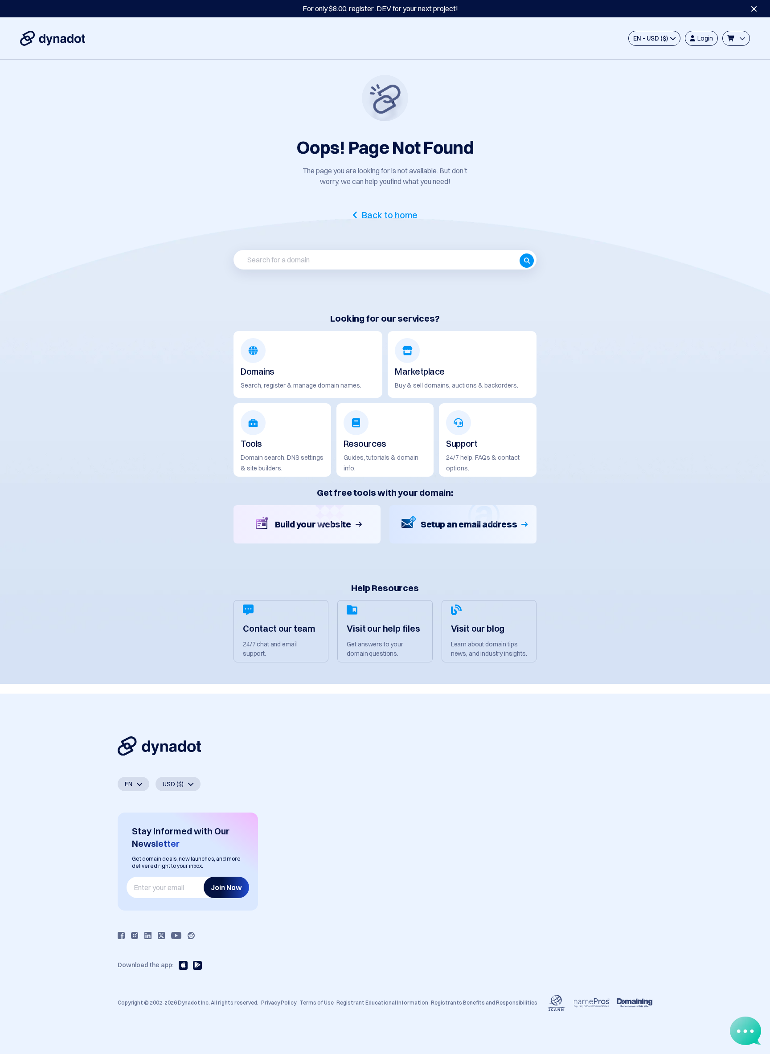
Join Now (226, 887)
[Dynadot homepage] (52, 38)
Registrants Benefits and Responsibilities (484, 1002)
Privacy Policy (278, 1002)
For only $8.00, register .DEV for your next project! (380, 8)
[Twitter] (161, 935)
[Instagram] (134, 935)
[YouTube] (176, 935)
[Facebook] (121, 935)
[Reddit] (191, 935)
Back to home (390, 215)
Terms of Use (316, 1002)
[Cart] (736, 38)
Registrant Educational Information (382, 1002)
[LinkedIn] (148, 935)
